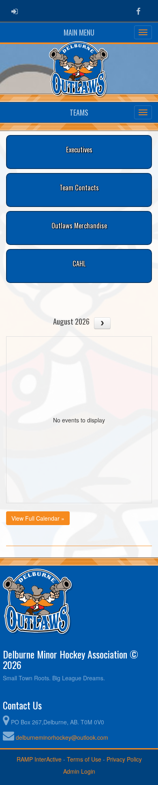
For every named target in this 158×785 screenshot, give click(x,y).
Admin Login (79, 771)
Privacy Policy (124, 759)
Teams (79, 112)
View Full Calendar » (37, 518)
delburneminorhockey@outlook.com (62, 737)
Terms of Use (84, 759)
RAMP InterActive (39, 759)
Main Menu (79, 32)
